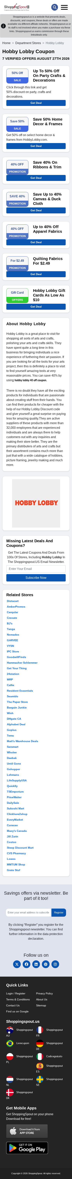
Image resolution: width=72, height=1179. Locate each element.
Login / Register (15, 993)
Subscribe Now (36, 577)
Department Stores (28, 43)
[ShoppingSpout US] (16, 7)
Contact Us (13, 1005)
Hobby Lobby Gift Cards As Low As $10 (49, 295)
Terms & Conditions (18, 999)
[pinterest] (46, 964)
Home (6, 43)
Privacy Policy (44, 993)
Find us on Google (17, 1011)
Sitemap (41, 1005)
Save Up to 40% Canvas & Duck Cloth (47, 199)
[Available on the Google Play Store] (27, 1147)
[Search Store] (54, 7)
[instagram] (55, 964)
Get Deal (36, 102)
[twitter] (17, 964)
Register (58, 912)
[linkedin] (36, 964)
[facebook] (26, 964)
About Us (41, 999)
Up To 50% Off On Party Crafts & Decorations (49, 75)
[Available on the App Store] (27, 1131)
